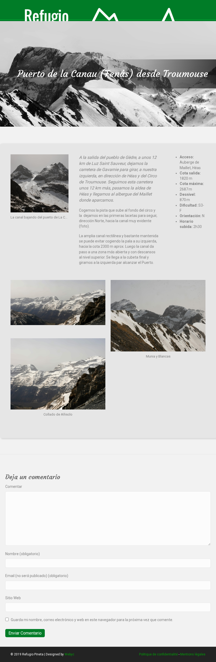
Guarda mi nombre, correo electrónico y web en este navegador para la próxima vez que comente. (92, 620)
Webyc (69, 654)
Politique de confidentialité (158, 654)
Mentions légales (192, 654)
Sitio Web (13, 598)
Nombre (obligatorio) (22, 554)
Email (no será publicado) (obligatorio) (36, 576)
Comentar (13, 486)
